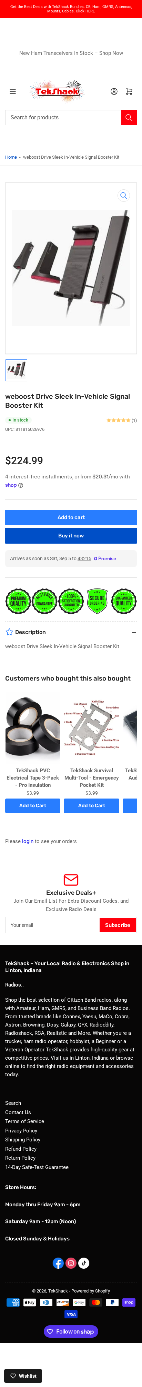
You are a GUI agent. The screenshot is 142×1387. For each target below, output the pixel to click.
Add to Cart (32, 806)
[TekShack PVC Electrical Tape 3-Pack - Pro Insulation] (33, 728)
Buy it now (71, 536)
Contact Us (18, 1112)
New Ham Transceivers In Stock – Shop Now (71, 53)
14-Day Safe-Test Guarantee (37, 1167)
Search (13, 1103)
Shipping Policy (22, 1140)
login (27, 841)
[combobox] (71, 117)
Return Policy (20, 1158)
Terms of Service (24, 1121)
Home (11, 157)
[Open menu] (12, 91)
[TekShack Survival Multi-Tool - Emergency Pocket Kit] (91, 728)
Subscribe (117, 925)
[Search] (128, 117)
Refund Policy (21, 1149)
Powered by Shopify (90, 1291)
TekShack (58, 1291)
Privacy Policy (21, 1131)
